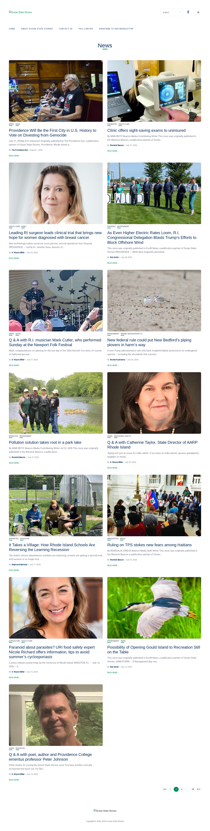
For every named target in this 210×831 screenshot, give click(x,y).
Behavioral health (122, 436)
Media (11, 124)
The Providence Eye (20, 150)
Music (18, 334)
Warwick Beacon (117, 145)
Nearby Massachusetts (131, 334)
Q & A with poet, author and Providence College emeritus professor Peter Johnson (50, 757)
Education (13, 436)
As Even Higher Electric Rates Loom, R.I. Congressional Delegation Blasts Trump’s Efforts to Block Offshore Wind (151, 237)
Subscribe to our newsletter (116, 29)
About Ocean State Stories (37, 29)
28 (193, 789)
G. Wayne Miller (18, 253)
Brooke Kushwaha (117, 360)
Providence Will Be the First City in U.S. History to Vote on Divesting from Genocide (52, 132)
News (18, 124)
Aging (110, 436)
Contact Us (66, 29)
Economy (111, 226)
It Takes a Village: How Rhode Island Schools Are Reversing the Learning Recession (52, 547)
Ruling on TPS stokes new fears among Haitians (149, 545)
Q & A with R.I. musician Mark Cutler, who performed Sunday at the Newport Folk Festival (55, 342)
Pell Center (86, 29)
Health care (124, 124)
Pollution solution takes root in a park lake (45, 442)
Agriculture (14, 641)
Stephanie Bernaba (19, 564)
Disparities (112, 124)
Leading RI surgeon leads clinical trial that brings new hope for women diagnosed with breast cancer (55, 235)
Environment (123, 226)
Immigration (113, 538)
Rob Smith (114, 257)
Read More (14, 156)
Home (12, 29)
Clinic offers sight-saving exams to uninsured (146, 130)
